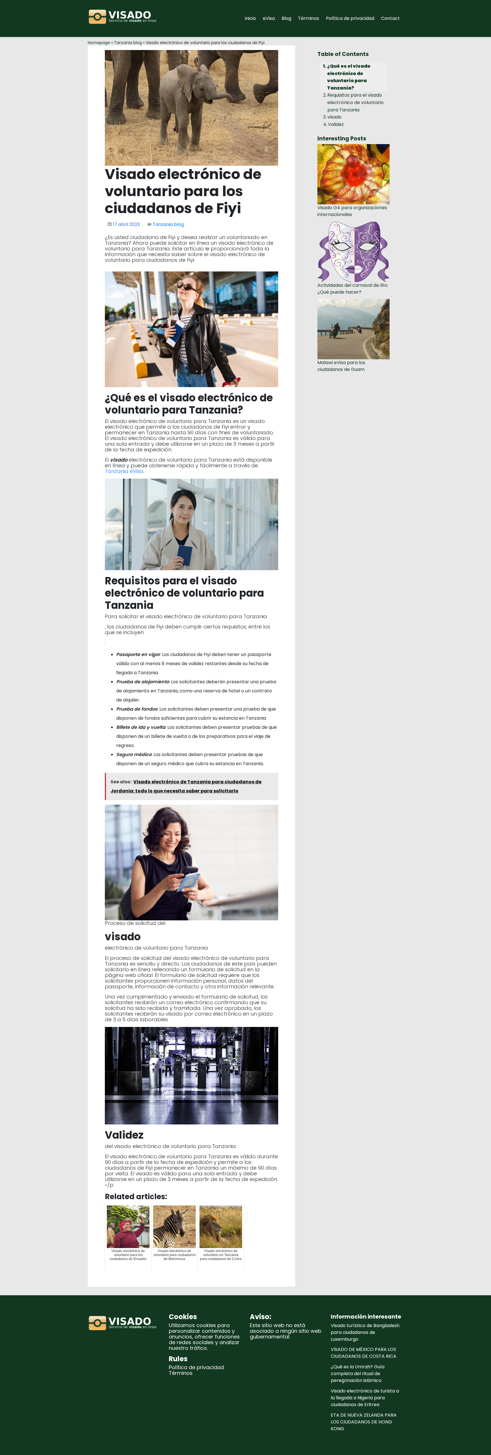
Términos (308, 18)
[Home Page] (124, 18)
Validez (336, 124)
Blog (286, 18)
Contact (390, 18)
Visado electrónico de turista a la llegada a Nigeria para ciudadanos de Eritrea (365, 1398)
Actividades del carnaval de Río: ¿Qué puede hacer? (352, 288)
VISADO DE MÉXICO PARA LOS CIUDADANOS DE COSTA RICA (363, 1352)
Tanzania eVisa (124, 471)
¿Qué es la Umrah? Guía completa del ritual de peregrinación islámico (357, 1373)
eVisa (269, 18)
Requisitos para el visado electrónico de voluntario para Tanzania (355, 102)
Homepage (99, 42)
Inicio (250, 18)
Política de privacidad (350, 18)
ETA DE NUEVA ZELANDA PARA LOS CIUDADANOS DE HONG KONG (364, 1422)
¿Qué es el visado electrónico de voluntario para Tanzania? (348, 77)
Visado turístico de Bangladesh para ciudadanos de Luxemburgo (365, 1332)
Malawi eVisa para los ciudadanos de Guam (341, 366)
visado (334, 117)
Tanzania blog (128, 42)
